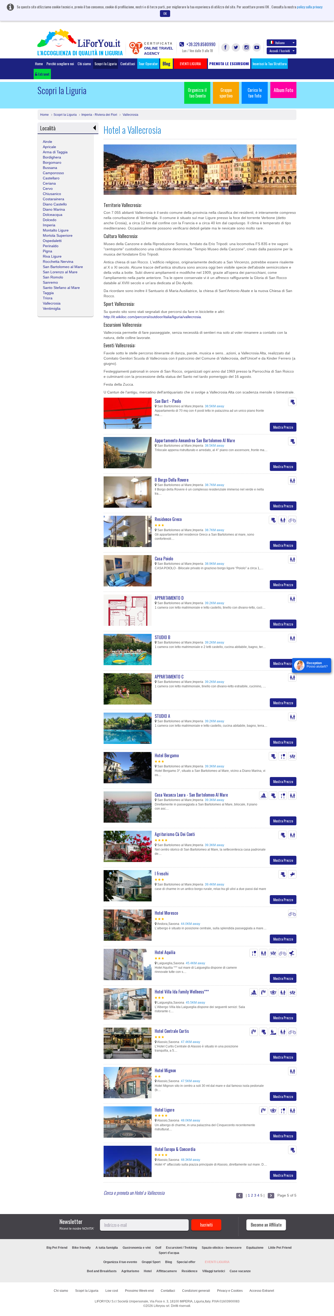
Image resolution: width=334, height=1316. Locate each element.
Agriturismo (130, 1271)
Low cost (111, 1291)
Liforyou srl (161, 1306)
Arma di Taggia (55, 152)
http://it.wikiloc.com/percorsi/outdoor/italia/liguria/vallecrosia (152, 317)
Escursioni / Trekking (181, 1248)
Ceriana (49, 183)
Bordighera (52, 157)
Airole (47, 142)
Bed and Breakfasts (102, 1271)
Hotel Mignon (165, 1070)
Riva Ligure (52, 256)
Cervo (48, 188)
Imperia (49, 225)
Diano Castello (55, 204)
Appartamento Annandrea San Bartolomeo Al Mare (195, 440)
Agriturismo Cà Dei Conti (175, 834)
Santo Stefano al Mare (61, 288)
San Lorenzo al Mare (60, 272)
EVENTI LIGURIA (217, 1262)
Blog (168, 1262)
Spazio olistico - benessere (222, 1248)
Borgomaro (52, 162)
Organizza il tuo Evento (197, 93)
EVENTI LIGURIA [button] (190, 63)
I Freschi (162, 873)
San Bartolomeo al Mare (63, 267)
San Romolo (53, 277)
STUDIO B (162, 637)
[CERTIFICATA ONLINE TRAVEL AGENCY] (136, 48)
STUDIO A (162, 716)
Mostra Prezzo (283, 427)
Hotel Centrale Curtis (172, 1031)
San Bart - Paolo (168, 401)
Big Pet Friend (56, 1248)
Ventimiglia (52, 308)
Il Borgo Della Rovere (171, 480)
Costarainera (53, 199)
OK (165, 13)
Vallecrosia (130, 115)
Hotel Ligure (164, 1110)
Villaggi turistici (213, 1271)
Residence (190, 1271)
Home (39, 63)
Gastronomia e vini (137, 1248)
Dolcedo (49, 220)
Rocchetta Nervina (58, 261)
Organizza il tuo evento (120, 1262)
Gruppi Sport (151, 1262)
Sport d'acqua (169, 1253)
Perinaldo (50, 246)
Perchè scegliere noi (60, 63)
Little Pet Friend (279, 1248)
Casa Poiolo (164, 558)
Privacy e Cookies (230, 1291)
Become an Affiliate (266, 1225)
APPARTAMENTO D (169, 598)
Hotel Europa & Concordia (175, 1149)
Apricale (49, 147)
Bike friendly (81, 1248)
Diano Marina (54, 209)
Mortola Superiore (58, 235)
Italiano (280, 42)
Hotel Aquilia (165, 952)
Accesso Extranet (261, 1291)
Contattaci (127, 63)
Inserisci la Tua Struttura (270, 63)
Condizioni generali (196, 1291)
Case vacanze (240, 1271)
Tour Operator (148, 63)
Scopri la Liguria (105, 63)
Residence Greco (168, 519)
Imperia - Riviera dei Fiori (99, 115)
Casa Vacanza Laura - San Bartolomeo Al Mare (191, 795)
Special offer (186, 1262)
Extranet (43, 74)
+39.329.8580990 (200, 44)
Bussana (50, 168)
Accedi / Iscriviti (280, 50)
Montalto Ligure (56, 230)
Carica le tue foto (255, 93)
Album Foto (283, 90)
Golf (158, 1248)
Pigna (47, 251)
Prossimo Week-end (139, 1291)
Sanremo (50, 282)
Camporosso (53, 173)
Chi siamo (84, 63)
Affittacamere (166, 1271)
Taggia (48, 293)
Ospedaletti (52, 241)
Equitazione (255, 1248)
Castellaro (51, 178)
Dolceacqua (52, 215)
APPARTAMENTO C (169, 677)
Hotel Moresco (166, 913)
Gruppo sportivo (225, 93)
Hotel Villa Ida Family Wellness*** (182, 991)
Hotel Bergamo (167, 755)
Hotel (148, 1271)
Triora (47, 298)
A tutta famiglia (107, 1248)
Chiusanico (52, 194)
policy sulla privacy (309, 6)
